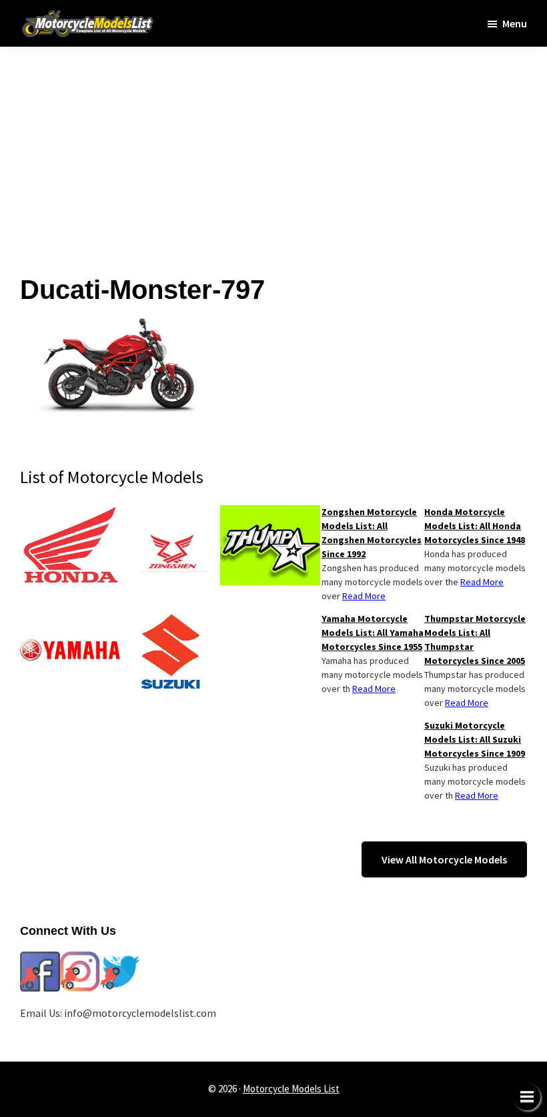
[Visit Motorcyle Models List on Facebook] (40, 959)
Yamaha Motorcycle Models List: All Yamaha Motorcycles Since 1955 (373, 633)
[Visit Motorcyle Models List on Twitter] (120, 959)
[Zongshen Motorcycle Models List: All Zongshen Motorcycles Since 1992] (170, 513)
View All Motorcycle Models (444, 859)
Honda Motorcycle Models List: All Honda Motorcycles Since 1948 (474, 526)
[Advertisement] (273, 140)
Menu (514, 23)
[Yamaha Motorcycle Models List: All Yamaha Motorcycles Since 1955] (70, 620)
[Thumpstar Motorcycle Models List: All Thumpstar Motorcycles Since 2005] (270, 513)
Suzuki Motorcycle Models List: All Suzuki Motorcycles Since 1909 (474, 739)
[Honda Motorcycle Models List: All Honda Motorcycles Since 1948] (70, 513)
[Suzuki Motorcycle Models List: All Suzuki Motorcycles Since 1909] (170, 620)
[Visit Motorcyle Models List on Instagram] (80, 959)
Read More (482, 582)
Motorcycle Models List (291, 1088)
